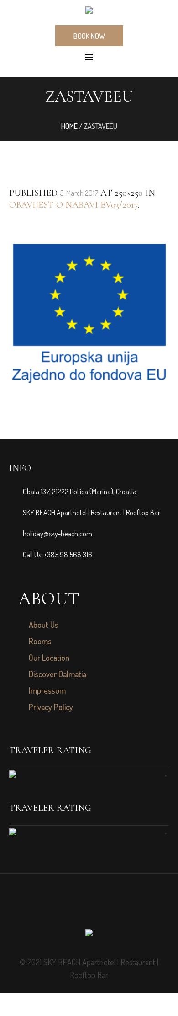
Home (69, 126)
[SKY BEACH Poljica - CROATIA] (89, 11)
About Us (43, 625)
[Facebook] (79, 907)
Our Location (49, 657)
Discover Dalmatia (57, 674)
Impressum (47, 690)
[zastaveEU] (89, 314)
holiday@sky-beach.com (57, 533)
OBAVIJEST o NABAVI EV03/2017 (73, 204)
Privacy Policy (51, 707)
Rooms (40, 641)
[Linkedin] (99, 907)
